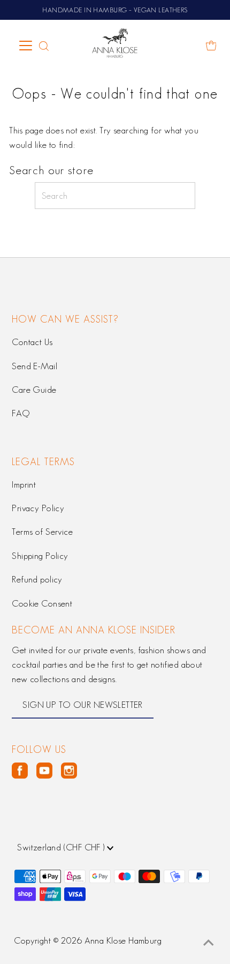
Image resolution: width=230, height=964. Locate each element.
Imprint (24, 484)
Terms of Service (42, 531)
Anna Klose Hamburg (123, 940)
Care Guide (34, 389)
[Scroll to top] (208, 942)
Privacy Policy (38, 508)
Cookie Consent (42, 603)
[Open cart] (211, 45)
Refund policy (37, 579)
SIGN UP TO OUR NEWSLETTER (82, 704)
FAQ (20, 413)
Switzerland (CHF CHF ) (62, 847)
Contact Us (32, 342)
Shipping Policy (40, 556)
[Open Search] (43, 45)
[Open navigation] (26, 45)
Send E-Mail (34, 366)
